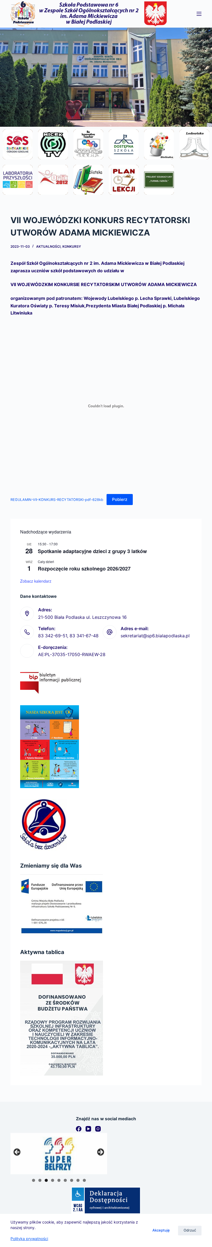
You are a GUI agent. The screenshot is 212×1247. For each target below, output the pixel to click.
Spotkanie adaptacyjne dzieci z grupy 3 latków (92, 551)
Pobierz (119, 499)
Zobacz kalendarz (35, 581)
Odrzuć (190, 1230)
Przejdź (18, 159)
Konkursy (71, 246)
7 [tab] (71, 1180)
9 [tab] (84, 1180)
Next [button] (100, 1152)
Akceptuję (161, 1230)
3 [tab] (46, 1180)
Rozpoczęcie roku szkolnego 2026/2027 (84, 568)
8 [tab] (78, 1180)
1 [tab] (33, 1180)
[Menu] (199, 13)
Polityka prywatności (29, 1238)
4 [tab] (52, 1180)
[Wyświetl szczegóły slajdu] (58, 1153)
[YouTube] (88, 1129)
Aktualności (48, 246)
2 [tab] (39, 1180)
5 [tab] (58, 1180)
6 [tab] (65, 1180)
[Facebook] (78, 1129)
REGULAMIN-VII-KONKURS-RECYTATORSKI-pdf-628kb (56, 500)
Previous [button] (17, 1152)
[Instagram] (98, 1129)
